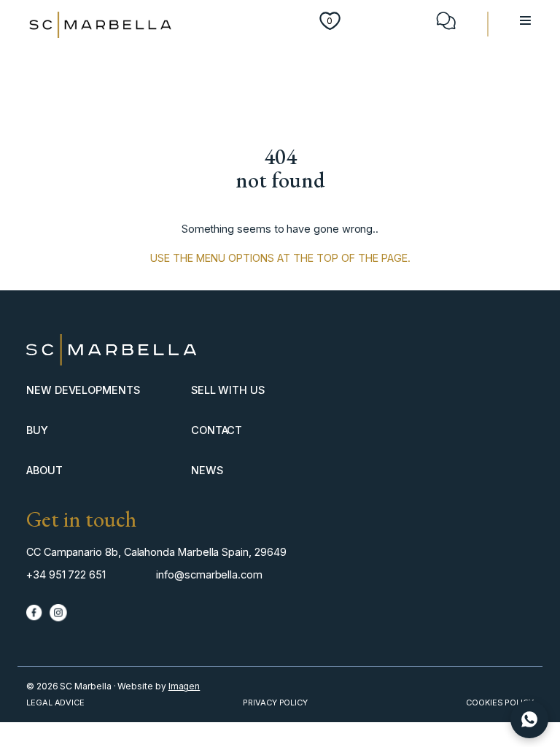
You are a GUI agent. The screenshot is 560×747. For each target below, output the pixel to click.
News (207, 470)
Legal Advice (55, 702)
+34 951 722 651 (66, 574)
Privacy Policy (275, 702)
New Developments (83, 390)
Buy (37, 430)
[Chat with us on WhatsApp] (529, 719)
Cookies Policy (500, 702)
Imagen (184, 686)
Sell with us (228, 390)
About (44, 470)
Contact (217, 430)
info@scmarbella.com (209, 574)
